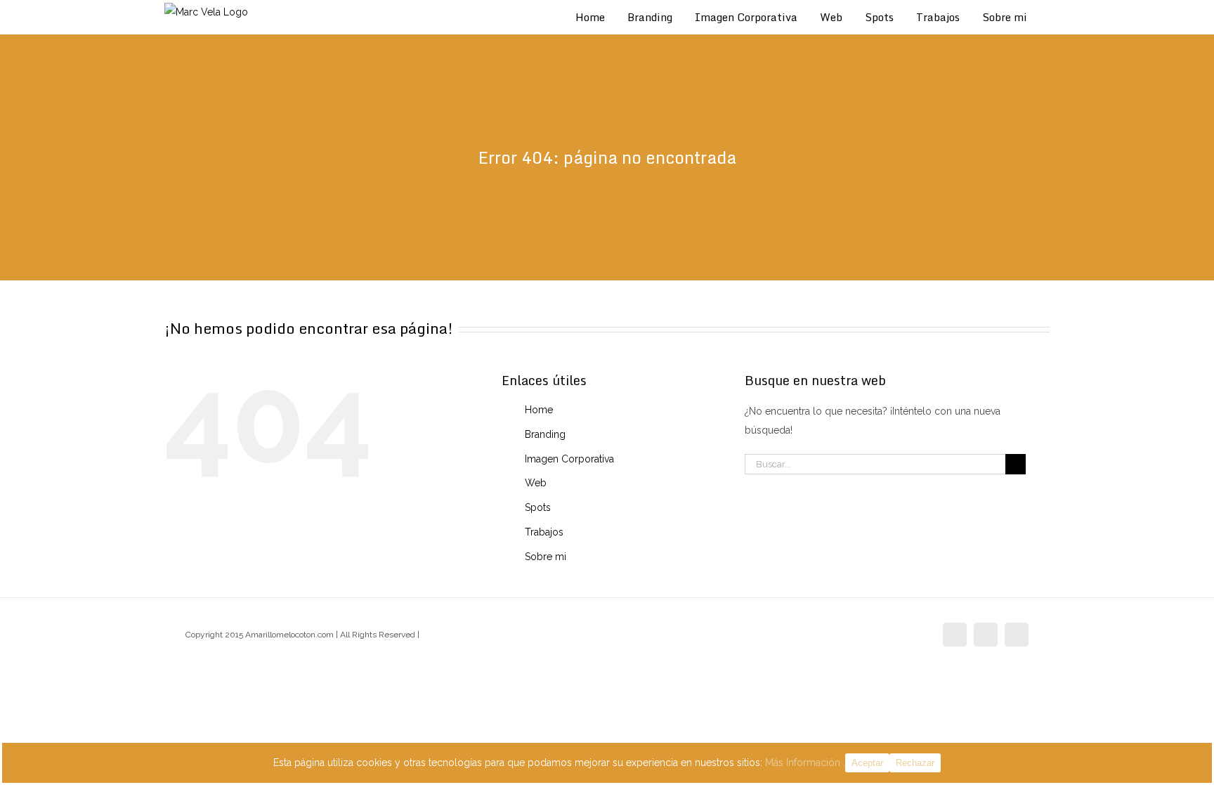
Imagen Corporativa (569, 459)
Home (539, 409)
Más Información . (805, 762)
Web (536, 482)
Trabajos (544, 532)
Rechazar (915, 763)
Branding (545, 434)
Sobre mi (545, 556)
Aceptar (867, 763)
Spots (538, 507)
